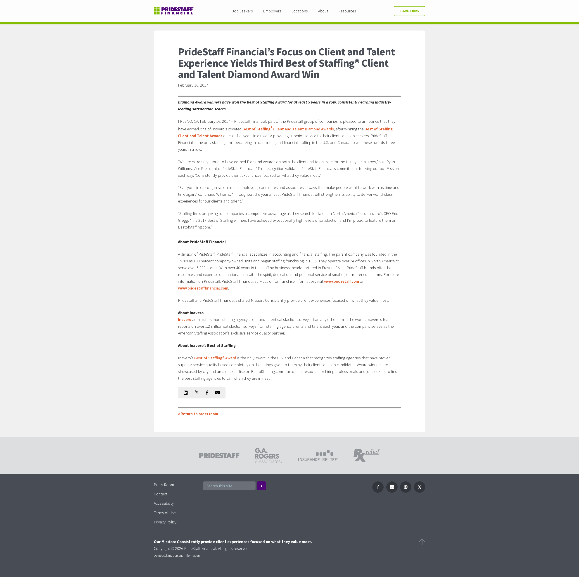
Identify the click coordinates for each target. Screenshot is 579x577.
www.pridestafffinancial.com (203, 288)
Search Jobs (409, 11)
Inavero (184, 319)
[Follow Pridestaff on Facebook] (378, 491)
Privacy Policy (165, 522)
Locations (299, 11)
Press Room (164, 484)
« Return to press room (198, 413)
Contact (160, 494)
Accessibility (164, 503)
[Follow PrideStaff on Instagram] (405, 491)
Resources (347, 11)
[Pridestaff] (174, 11)
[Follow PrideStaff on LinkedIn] (392, 491)
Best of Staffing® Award (215, 357)
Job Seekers (242, 11)
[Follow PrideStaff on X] (419, 491)
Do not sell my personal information (177, 555)
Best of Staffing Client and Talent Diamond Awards (288, 129)
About (323, 11)
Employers (272, 11)
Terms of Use (165, 512)
